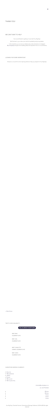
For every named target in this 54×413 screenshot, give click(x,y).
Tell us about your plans (27, 328)
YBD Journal (9, 379)
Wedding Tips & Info (26, 96)
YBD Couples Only (10, 380)
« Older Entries (8, 311)
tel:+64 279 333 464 (44, 388)
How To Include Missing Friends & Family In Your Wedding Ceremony (25, 177)
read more (9, 101)
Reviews (8, 377)
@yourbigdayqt (10, 45)
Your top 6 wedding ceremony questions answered (21, 94)
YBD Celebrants (10, 374)
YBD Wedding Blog (28, 262)
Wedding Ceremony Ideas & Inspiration (17, 135)
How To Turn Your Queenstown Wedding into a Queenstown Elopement (27, 219)
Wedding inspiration (26, 138)
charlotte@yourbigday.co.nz (42, 385)
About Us (8, 372)
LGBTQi (8, 375)
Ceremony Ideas (17, 96)
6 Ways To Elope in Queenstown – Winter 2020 (19, 260)
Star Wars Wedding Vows (13, 300)
